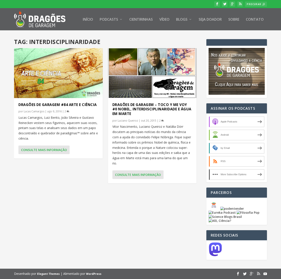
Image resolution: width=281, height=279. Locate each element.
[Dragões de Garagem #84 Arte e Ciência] (58, 73)
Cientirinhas (141, 20)
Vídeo (164, 20)
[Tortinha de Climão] (214, 208)
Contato (255, 20)
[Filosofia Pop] (248, 212)
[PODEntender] (232, 208)
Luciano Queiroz (128, 120)
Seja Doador (210, 20)
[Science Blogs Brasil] (225, 217)
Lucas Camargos (34, 111)
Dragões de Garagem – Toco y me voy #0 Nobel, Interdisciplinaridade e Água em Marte (151, 109)
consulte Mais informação (44, 150)
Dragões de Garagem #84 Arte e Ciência (57, 104)
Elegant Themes (48, 274)
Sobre (233, 20)
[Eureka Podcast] (222, 212)
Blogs (181, 20)
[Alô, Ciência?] (220, 221)
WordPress (93, 274)
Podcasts (109, 20)
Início (88, 20)
